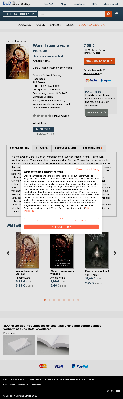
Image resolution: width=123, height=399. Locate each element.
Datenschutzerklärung (87, 169)
